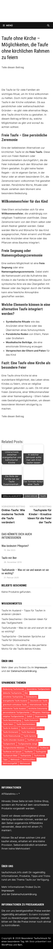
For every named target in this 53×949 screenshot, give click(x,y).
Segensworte (40, 716)
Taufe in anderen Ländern (32, 728)
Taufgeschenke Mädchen (14, 748)
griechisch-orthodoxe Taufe (15, 705)
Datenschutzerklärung (24, 671)
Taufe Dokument (31, 720)
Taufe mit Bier (9, 557)
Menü (9, 25)
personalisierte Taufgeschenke (16, 712)
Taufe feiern (8, 724)
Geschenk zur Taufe (38, 701)
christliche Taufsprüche (13, 697)
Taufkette (28, 752)
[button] (10, 72)
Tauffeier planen (34, 740)
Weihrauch (15, 759)
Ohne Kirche (31, 496)
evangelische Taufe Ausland (15, 701)
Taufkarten (32, 748)
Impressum (41, 667)
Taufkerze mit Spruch (12, 752)
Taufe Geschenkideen (25, 724)
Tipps (5, 759)
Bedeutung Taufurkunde (13, 689)
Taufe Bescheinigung (12, 720)
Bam (20, 944)
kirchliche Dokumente (38, 708)
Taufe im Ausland (10, 728)
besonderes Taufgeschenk (38, 689)
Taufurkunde (39, 755)
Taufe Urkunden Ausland (13, 740)
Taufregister (41, 752)
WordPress (7, 944)
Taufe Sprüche (29, 736)
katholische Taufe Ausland (14, 708)
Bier (26, 693)
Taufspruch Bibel (10, 755)
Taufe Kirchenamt (10, 732)
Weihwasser (25, 763)
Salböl (29, 716)
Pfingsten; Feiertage (41, 712)
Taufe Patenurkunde (12, 736)
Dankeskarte (31, 697)
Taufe (43, 496)
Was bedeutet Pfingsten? (15, 545)
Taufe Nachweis (28, 732)
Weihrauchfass (28, 759)
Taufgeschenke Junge (27, 744)
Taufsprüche (25, 755)
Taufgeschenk (9, 744)
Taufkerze (44, 748)
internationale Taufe (38, 705)
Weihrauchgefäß (10, 763)
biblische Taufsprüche (12, 693)
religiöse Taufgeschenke (13, 716)
